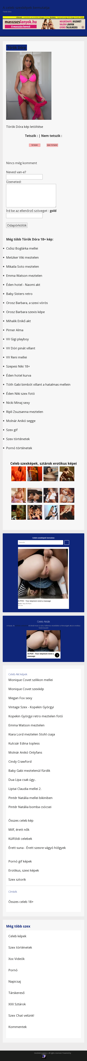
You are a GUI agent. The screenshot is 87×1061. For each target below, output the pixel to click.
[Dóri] (51, 512)
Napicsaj (14, 981)
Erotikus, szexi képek (23, 870)
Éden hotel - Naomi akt (23, 284)
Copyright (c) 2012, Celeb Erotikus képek (19, 1053)
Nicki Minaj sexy (18, 402)
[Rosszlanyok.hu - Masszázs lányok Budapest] (44, 24)
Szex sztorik (17, 879)
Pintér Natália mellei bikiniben (30, 798)
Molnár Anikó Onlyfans (25, 752)
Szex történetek (18, 439)
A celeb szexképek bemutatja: (26, 7)
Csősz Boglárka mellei (22, 248)
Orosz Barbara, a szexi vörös (27, 303)
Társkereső (16, 993)
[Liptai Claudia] (51, 495)
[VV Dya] (34, 512)
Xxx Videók (16, 959)
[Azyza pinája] (18, 474)
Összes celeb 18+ (20, 901)
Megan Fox (33, 17)
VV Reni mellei (16, 357)
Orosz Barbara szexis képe (25, 312)
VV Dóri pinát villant (20, 348)
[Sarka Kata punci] (51, 474)
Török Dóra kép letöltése (24, 126)
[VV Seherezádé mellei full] (18, 512)
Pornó (13, 970)
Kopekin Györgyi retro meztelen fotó (35, 716)
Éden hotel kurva (18, 375)
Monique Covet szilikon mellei (30, 680)
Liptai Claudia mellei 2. (24, 789)
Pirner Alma (14, 330)
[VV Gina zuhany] (34, 474)
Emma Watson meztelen (24, 275)
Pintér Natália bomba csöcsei (29, 807)
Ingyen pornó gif (77, 1053)
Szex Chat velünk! (21, 1015)
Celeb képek (17, 936)
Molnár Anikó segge (20, 421)
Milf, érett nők (18, 829)
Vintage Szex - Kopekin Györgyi (31, 707)
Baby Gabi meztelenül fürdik (29, 770)
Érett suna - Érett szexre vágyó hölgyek (37, 847)
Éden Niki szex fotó (20, 393)
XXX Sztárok (17, 1004)
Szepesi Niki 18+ (18, 366)
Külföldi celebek (20, 838)
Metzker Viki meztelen (22, 257)
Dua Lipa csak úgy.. (22, 779)
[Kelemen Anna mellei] (18, 495)
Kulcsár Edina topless (24, 743)
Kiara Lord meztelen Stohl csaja (31, 734)
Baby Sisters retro (19, 294)
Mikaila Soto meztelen (22, 266)
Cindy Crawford (20, 761)
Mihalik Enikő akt (18, 321)
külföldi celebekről (21, 626)
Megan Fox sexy (20, 698)
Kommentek (17, 1027)
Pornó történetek (19, 448)
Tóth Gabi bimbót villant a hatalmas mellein (38, 384)
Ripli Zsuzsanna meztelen (24, 411)
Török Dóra (16, 47)
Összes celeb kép (20, 820)
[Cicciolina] (67, 512)
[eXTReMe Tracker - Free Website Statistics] (44, 1056)
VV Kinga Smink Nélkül (66, 17)
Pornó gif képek (20, 861)
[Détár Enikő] (34, 495)
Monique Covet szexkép (26, 689)
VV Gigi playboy (17, 339)
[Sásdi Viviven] (67, 474)
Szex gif (12, 430)
